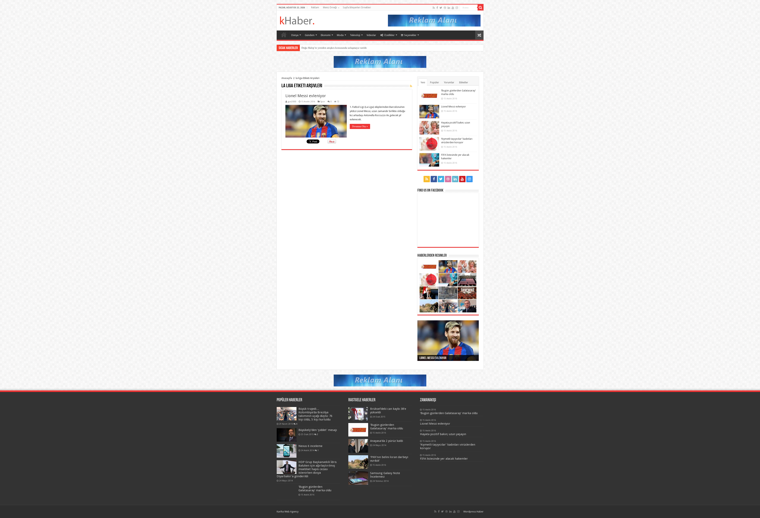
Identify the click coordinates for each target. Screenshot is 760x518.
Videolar (371, 35)
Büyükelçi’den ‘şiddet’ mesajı (317, 430)
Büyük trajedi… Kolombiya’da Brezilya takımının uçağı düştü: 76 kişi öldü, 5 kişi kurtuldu (315, 414)
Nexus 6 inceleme (310, 446)
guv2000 (292, 101)
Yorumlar (449, 82)
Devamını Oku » (360, 126)
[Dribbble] (444, 7)
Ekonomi (326, 35)
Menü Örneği (330, 7)
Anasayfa (286, 78)
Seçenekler (410, 35)
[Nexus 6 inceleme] (286, 451)
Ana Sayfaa (284, 34)
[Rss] (433, 7)
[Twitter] (441, 7)
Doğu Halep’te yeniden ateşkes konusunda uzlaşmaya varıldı (334, 47)
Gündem (309, 35)
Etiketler (463, 82)
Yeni (423, 82)
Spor (322, 101)
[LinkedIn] (448, 7)
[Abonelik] (411, 86)
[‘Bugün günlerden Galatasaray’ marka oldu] (286, 491)
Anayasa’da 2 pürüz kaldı (386, 441)
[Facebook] (437, 7)
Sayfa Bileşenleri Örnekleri (357, 7)
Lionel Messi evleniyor (305, 95)
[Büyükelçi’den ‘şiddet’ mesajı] (286, 435)
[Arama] (481, 7)
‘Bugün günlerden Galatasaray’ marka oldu (314, 488)
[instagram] (456, 7)
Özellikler (389, 35)
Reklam (315, 7)
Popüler (434, 82)
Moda (340, 35)
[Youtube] (452, 7)
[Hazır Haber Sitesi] (297, 20)
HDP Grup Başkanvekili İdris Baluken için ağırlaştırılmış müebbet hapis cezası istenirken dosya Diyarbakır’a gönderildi (307, 469)
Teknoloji (355, 35)
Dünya (294, 35)
